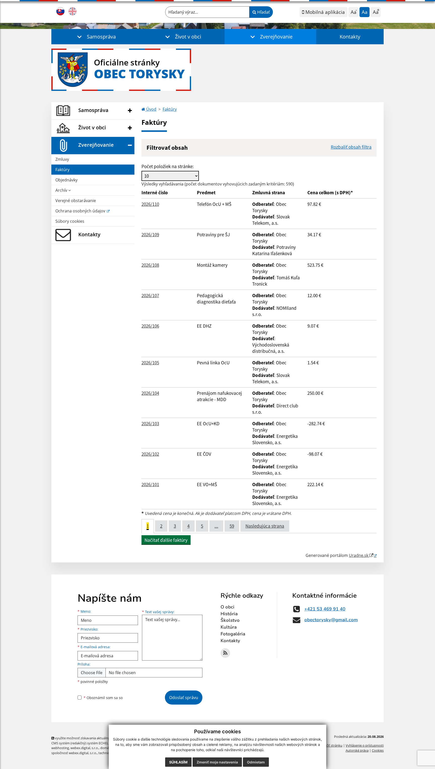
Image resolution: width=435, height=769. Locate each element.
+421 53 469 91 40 (324, 609)
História (229, 614)
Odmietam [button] (256, 762)
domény (106, 748)
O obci (227, 607)
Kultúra (229, 627)
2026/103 (150, 423)
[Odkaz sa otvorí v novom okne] (225, 653)
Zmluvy (62, 159)
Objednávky (66, 180)
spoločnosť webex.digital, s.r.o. (74, 753)
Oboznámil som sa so (103, 697)
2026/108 (150, 265)
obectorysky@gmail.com (331, 620)
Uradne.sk (359, 555)
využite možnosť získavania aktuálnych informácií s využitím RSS (102, 738)
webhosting (60, 748)
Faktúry (62, 169)
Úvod (150, 109)
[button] (95, 36)
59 (232, 526)
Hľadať (263, 12)
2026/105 (150, 363)
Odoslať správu (183, 697)
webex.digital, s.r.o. (84, 748)
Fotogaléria (233, 634)
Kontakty (350, 36)
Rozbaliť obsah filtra (351, 147)
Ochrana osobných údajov (80, 211)
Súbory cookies (69, 221)
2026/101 (150, 484)
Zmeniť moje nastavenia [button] (217, 762)
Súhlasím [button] (178, 762)
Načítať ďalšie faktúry (166, 540)
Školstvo (230, 620)
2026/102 (150, 454)
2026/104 (150, 393)
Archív (61, 190)
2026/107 (150, 295)
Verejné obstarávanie (75, 200)
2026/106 (150, 326)
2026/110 (150, 204)
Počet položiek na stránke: (167, 166)
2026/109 (150, 235)
